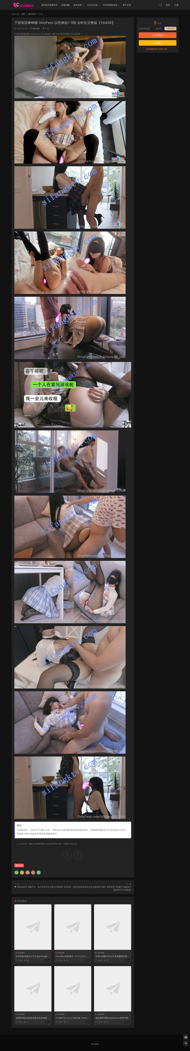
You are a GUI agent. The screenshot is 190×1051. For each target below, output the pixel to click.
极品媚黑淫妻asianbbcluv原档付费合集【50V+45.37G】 (111, 1018)
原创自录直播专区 (49, 5)
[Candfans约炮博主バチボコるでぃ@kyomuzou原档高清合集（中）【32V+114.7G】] (72, 927)
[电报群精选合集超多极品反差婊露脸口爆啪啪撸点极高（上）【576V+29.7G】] (32, 988)
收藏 (158, 43)
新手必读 (127, 5)
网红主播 (19, 865)
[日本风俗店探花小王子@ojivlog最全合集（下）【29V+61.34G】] (32, 927)
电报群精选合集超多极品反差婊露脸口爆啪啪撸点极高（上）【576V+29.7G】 (32, 1018)
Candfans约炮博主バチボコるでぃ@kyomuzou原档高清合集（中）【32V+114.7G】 (73, 956)
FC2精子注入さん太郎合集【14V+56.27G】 (72, 1018)
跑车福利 (77, 5)
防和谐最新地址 (110, 5)
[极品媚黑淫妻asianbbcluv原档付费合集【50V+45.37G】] (112, 988)
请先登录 (158, 35)
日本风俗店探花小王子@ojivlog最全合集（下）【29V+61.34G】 (32, 956)
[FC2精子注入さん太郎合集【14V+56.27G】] (72, 988)
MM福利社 (95, 1044)
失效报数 (65, 5)
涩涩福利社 (23, 5)
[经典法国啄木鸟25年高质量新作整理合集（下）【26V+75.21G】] (112, 927)
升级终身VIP (170, 28)
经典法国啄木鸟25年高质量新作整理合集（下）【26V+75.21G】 (112, 956)
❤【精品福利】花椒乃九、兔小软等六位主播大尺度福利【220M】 (43, 887)
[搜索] (160, 5)
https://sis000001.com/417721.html (45, 844)
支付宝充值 (92, 5)
